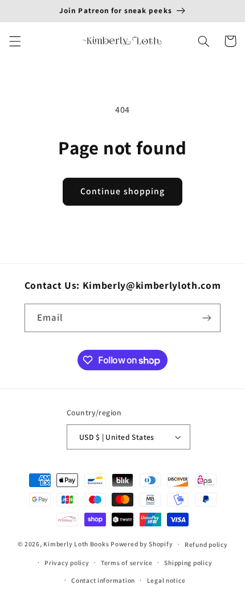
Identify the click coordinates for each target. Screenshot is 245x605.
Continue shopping (122, 191)
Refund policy (206, 544)
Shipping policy (188, 562)
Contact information (103, 580)
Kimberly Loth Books (76, 543)
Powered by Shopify (142, 543)
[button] (15, 41)
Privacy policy (66, 562)
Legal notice (166, 580)
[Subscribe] (207, 318)
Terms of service (127, 562)
